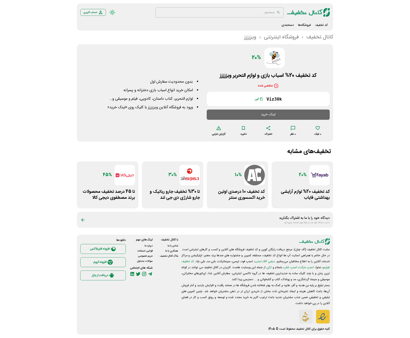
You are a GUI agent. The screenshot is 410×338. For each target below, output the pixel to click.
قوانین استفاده (145, 251)
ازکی (269, 267)
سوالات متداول (145, 261)
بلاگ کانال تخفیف (169, 256)
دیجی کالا (269, 261)
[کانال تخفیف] (308, 12)
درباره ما (149, 246)
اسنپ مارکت (306, 267)
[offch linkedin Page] (132, 274)
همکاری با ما (171, 251)
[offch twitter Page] (138, 274)
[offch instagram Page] (144, 274)
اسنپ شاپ (290, 267)
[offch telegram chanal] (150, 274)
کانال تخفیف (303, 329)
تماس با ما (173, 246)
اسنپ (258, 261)
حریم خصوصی (145, 256)
